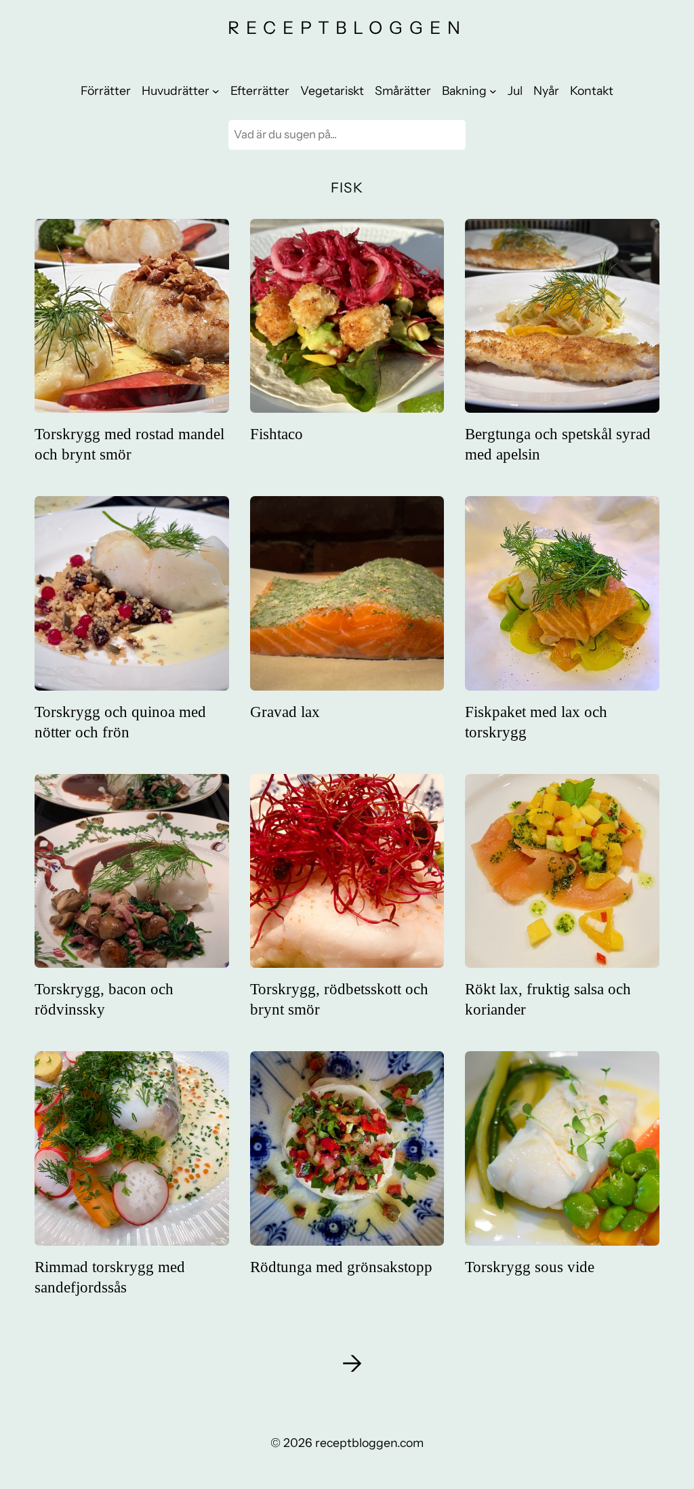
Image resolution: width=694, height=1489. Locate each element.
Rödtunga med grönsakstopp (341, 1267)
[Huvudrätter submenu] (216, 90)
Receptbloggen (347, 27)
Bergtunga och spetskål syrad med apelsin (558, 444)
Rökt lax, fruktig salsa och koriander (548, 999)
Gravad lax (285, 711)
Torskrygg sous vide (529, 1267)
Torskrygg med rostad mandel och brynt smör (129, 444)
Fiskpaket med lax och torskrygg (536, 722)
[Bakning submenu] (493, 90)
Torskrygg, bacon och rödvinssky (104, 999)
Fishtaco (276, 434)
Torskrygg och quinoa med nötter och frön (120, 722)
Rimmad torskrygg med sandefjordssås (110, 1277)
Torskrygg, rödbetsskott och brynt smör (339, 999)
